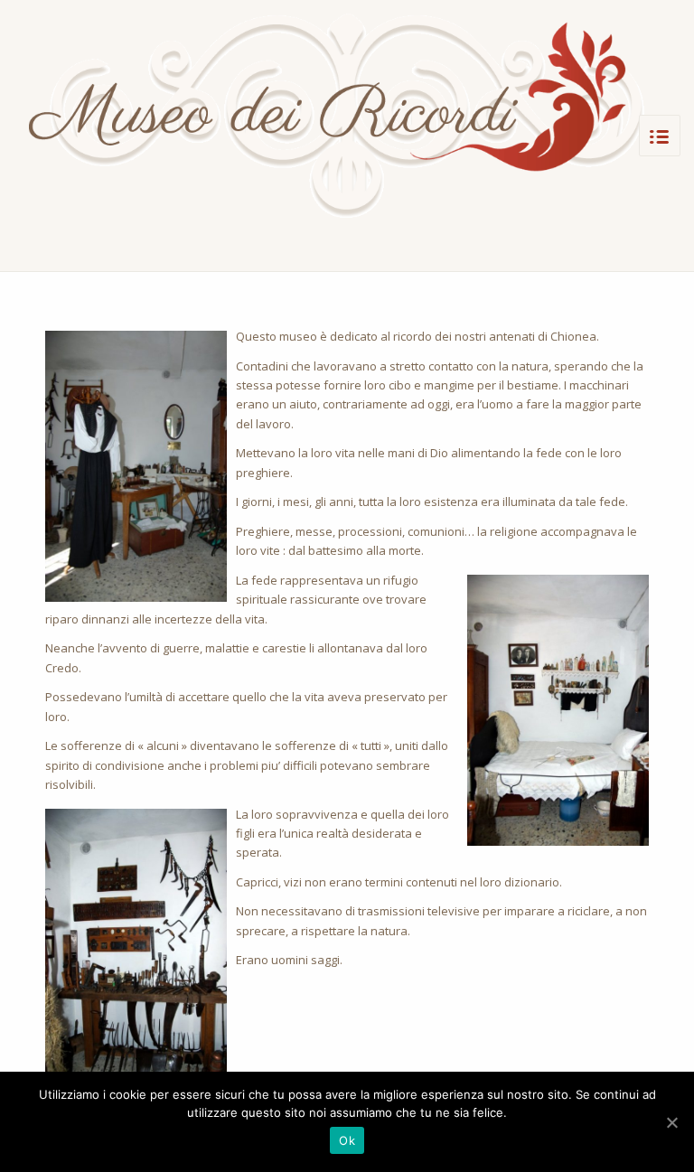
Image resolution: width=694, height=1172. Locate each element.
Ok (347, 1140)
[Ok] (671, 1122)
